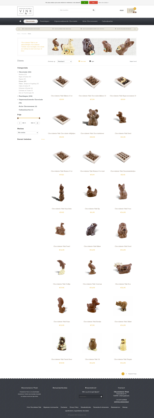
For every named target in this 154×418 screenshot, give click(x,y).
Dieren (29, 33)
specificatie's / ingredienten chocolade (77, 411)
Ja (84, 2)
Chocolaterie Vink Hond (123, 246)
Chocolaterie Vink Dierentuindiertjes (122, 171)
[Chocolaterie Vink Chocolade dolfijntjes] (62, 117)
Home (18, 33)
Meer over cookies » (104, 2)
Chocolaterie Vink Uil (92, 359)
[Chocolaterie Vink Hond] (123, 230)
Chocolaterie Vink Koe (123, 284)
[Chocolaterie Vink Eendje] (92, 305)
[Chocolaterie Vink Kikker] (92, 230)
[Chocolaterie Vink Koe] (123, 268)
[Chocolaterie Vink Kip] (92, 192)
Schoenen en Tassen (26, 90)
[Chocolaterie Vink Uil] (92, 343)
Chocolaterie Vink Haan (62, 322)
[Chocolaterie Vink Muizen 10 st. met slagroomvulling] (92, 155)
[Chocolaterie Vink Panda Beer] (62, 343)
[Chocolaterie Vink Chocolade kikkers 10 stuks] (92, 79)
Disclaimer (64, 407)
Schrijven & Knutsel (26, 88)
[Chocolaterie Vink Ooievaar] (92, 268)
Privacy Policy (74, 407)
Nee (93, 2)
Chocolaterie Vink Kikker (92, 246)
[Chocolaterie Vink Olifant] (123, 305)
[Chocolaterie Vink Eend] (123, 117)
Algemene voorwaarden (50, 407)
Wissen (43, 139)
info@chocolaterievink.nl (121, 402)
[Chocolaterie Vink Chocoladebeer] (92, 117)
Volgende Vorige (132, 374)
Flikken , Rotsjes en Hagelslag (29, 83)
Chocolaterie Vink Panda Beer (61, 359)
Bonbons (23, 74)
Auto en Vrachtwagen (26, 93)
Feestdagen (44, 21)
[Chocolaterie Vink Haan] (62, 305)
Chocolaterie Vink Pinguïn (123, 359)
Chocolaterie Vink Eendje (92, 322)
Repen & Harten (25, 77)
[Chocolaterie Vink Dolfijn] (62, 268)
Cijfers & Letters (24, 86)
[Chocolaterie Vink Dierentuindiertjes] (123, 155)
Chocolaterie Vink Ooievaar (92, 284)
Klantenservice (115, 407)
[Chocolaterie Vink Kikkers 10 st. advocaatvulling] (62, 79)
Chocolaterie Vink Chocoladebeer (92, 133)
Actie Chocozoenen (90, 21)
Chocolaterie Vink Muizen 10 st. (61, 171)
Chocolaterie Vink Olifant (123, 322)
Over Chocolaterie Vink (34, 407)
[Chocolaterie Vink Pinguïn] (123, 343)
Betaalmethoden (86, 407)
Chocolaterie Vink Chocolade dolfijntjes (61, 133)
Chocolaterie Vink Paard (61, 246)
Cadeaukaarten (107, 21)
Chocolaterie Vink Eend (123, 133)
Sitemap (124, 407)
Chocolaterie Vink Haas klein (62, 209)
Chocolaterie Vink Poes (123, 209)
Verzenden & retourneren (101, 407)
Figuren (22, 79)
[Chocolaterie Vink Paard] (62, 230)
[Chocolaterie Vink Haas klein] (62, 192)
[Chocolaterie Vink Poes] (123, 192)
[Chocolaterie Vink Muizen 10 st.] (62, 155)
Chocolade (30, 21)
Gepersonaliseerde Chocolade (65, 21)
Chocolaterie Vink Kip (92, 209)
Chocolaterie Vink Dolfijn (61, 284)
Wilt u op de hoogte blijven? (90, 392)
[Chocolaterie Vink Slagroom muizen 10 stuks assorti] (123, 79)
